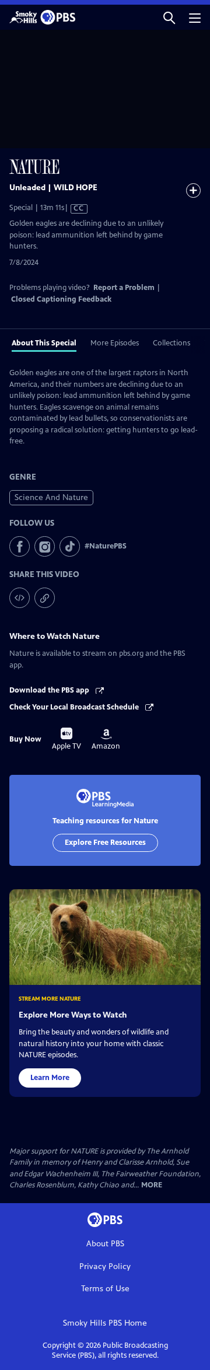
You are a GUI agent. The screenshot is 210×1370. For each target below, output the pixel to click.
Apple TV (66, 739)
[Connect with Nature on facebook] (19, 546)
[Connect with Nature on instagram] (44, 546)
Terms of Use (105, 1289)
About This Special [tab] (44, 343)
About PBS (105, 1244)
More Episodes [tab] (114, 343)
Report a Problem (124, 287)
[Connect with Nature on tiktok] (70, 546)
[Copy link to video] (44, 598)
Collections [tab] (171, 343)
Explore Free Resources (105, 842)
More (151, 1185)
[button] (169, 17)
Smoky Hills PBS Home (105, 1323)
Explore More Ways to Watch (73, 1015)
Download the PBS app (50, 690)
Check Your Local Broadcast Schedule (75, 707)
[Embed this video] (19, 598)
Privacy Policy (105, 1266)
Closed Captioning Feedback (61, 299)
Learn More (49, 1077)
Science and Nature (51, 497)
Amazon (106, 740)
